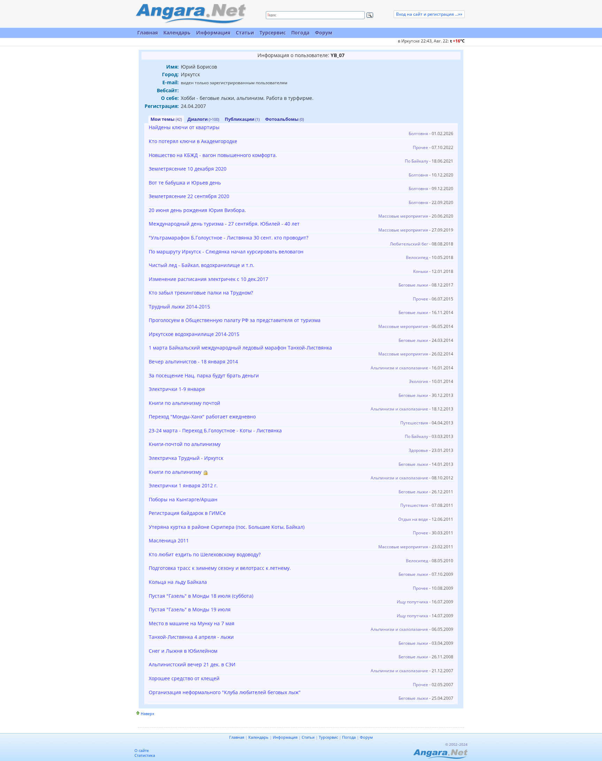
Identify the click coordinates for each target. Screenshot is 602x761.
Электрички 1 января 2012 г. (183, 485)
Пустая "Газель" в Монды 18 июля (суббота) (201, 596)
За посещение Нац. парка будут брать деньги (204, 375)
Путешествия (414, 423)
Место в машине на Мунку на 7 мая (191, 623)
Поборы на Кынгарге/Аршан (183, 499)
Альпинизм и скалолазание (399, 368)
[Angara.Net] (190, 13)
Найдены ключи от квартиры (184, 127)
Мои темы (166, 119)
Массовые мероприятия (403, 216)
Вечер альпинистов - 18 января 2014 (193, 361)
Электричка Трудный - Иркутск (186, 458)
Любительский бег (409, 244)
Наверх (147, 713)
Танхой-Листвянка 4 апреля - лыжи (191, 637)
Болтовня (418, 133)
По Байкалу (416, 161)
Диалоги (203, 119)
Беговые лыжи (413, 285)
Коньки (420, 271)
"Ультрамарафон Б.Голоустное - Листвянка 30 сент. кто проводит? (228, 237)
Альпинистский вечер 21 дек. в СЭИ (192, 664)
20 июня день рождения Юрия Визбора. (197, 210)
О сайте (141, 750)
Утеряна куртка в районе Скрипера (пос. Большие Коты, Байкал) (226, 527)
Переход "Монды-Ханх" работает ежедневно (202, 416)
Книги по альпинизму (175, 472)
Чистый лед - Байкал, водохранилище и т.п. (201, 265)
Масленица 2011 (169, 540)
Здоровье (418, 450)
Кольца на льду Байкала (178, 582)
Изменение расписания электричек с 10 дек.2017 (208, 279)
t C (457, 41)
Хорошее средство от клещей (184, 678)
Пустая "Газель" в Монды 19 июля (190, 609)
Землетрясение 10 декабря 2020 (187, 168)
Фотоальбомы (284, 119)
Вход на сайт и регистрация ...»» (429, 14)
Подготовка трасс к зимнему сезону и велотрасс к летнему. (220, 568)
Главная (147, 32)
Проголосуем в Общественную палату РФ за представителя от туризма (235, 320)
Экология (418, 381)
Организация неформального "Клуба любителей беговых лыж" (225, 692)
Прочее (420, 147)
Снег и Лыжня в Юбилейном (183, 651)
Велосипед (417, 257)
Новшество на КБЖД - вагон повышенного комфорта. (213, 155)
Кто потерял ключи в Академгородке (193, 141)
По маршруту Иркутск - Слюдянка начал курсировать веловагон (226, 251)
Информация (213, 32)
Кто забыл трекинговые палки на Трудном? (201, 292)
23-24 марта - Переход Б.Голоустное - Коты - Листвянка (215, 430)
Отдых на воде (413, 519)
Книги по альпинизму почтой (184, 403)
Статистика (144, 755)
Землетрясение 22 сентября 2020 (189, 196)
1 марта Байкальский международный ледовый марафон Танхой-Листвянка (240, 347)
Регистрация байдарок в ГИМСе (187, 513)
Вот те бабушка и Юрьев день (185, 182)
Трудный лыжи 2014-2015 (179, 306)
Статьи (245, 32)
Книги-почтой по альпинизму (185, 444)
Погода (300, 32)
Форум (323, 32)
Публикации (242, 119)
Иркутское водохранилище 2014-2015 (194, 334)
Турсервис (273, 32)
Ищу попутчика (412, 602)
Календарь (177, 32)
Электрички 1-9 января (177, 389)
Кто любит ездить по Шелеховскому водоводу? (205, 554)
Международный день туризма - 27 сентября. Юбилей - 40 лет (224, 223)
